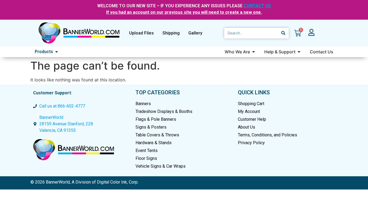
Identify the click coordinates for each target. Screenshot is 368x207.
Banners (143, 103)
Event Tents (147, 150)
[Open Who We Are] (253, 52)
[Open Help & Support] (299, 52)
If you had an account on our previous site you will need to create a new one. (184, 12)
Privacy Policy (251, 142)
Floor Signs (146, 158)
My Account (249, 111)
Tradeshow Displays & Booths (164, 111)
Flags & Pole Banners (156, 119)
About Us (246, 127)
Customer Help (252, 119)
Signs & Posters (151, 127)
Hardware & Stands (154, 142)
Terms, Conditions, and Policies (267, 134)
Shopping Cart (251, 103)
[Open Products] (56, 52)
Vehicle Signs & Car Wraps (161, 166)
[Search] (283, 33)
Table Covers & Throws (157, 134)
